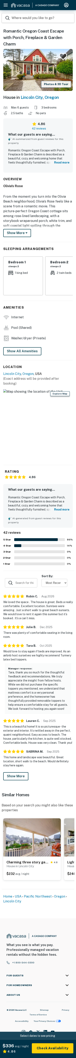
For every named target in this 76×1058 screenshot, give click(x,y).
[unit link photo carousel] (32, 837)
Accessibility (22, 1021)
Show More (16, 776)
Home (7, 896)
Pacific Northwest (38, 896)
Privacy (65, 1010)
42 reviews (39, 128)
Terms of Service (38, 1014)
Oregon (52, 97)
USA (18, 896)
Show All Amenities (22, 351)
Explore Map (60, 393)
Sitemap (44, 1010)
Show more (16, 233)
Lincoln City (32, 97)
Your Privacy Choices (44, 1021)
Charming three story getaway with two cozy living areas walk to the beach (27, 862)
